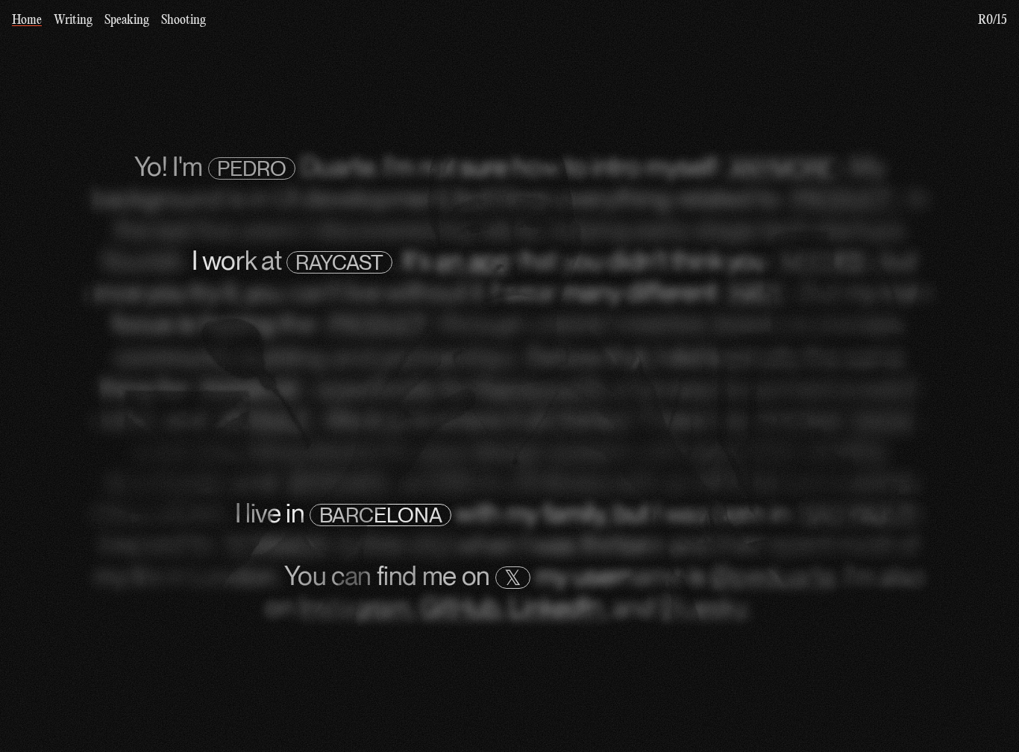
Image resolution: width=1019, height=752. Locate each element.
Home (27, 20)
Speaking (126, 20)
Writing (73, 20)
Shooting (183, 20)
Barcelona (380, 515)
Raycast (339, 262)
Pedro (251, 168)
